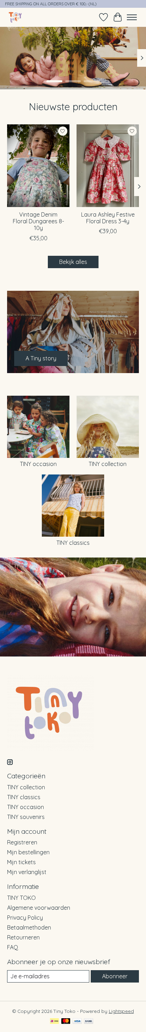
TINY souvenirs (26, 816)
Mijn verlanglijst (26, 871)
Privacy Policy (25, 917)
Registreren (22, 842)
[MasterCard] (66, 1021)
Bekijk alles (73, 261)
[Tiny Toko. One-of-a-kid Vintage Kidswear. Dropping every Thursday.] (15, 17)
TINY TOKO (21, 897)
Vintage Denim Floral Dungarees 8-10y (38, 221)
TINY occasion (38, 463)
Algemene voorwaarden (38, 907)
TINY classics (73, 542)
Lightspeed (121, 1011)
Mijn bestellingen (28, 852)
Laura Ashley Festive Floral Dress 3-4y (108, 218)
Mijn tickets (21, 862)
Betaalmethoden (29, 927)
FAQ (12, 947)
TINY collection (108, 463)
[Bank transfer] (88, 1021)
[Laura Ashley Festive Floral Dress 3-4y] (108, 165)
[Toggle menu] (132, 17)
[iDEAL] (54, 1021)
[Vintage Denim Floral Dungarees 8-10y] (38, 165)
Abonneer (115, 976)
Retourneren (23, 937)
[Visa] (77, 1021)
